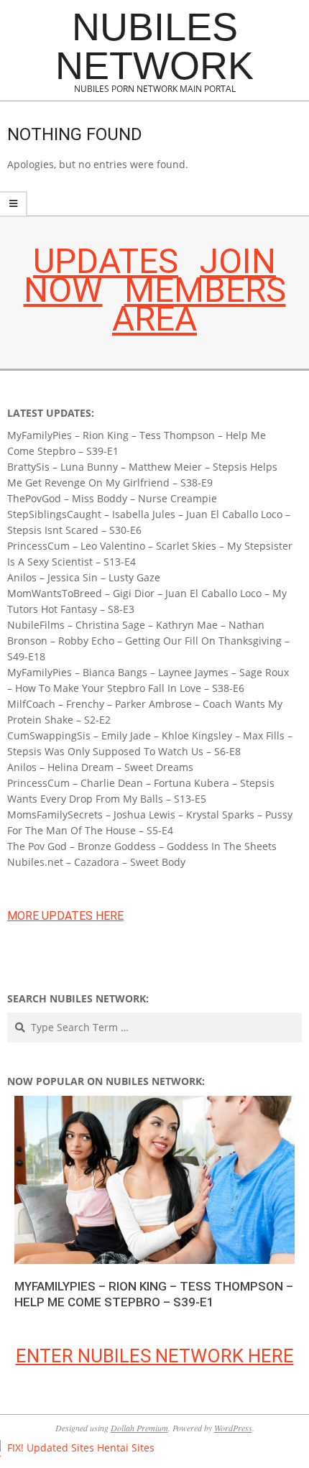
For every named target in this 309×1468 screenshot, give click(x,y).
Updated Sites (60, 1447)
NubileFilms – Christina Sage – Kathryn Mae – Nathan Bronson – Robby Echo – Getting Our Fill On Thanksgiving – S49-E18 (148, 640)
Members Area (199, 304)
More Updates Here (65, 916)
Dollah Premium (139, 1428)
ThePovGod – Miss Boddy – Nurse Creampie (112, 498)
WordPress (233, 1428)
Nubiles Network (154, 46)
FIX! (15, 1447)
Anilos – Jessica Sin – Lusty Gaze (83, 577)
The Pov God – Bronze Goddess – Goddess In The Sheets (142, 846)
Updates (105, 261)
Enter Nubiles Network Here (155, 1356)
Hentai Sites (125, 1447)
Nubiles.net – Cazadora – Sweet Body (96, 862)
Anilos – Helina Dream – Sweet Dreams (100, 767)
